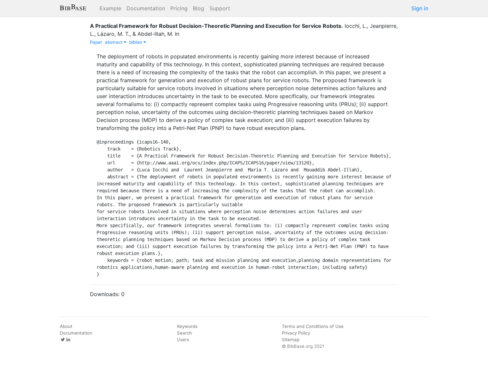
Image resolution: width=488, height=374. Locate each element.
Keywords (187, 326)
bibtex (136, 42)
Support (219, 8)
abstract (114, 42)
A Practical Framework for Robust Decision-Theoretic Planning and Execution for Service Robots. (216, 26)
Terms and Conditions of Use (313, 326)
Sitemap (290, 339)
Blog (198, 8)
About (66, 326)
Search (184, 333)
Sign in (419, 8)
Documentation (145, 8)
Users (183, 339)
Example (110, 8)
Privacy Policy (296, 333)
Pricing (179, 8)
